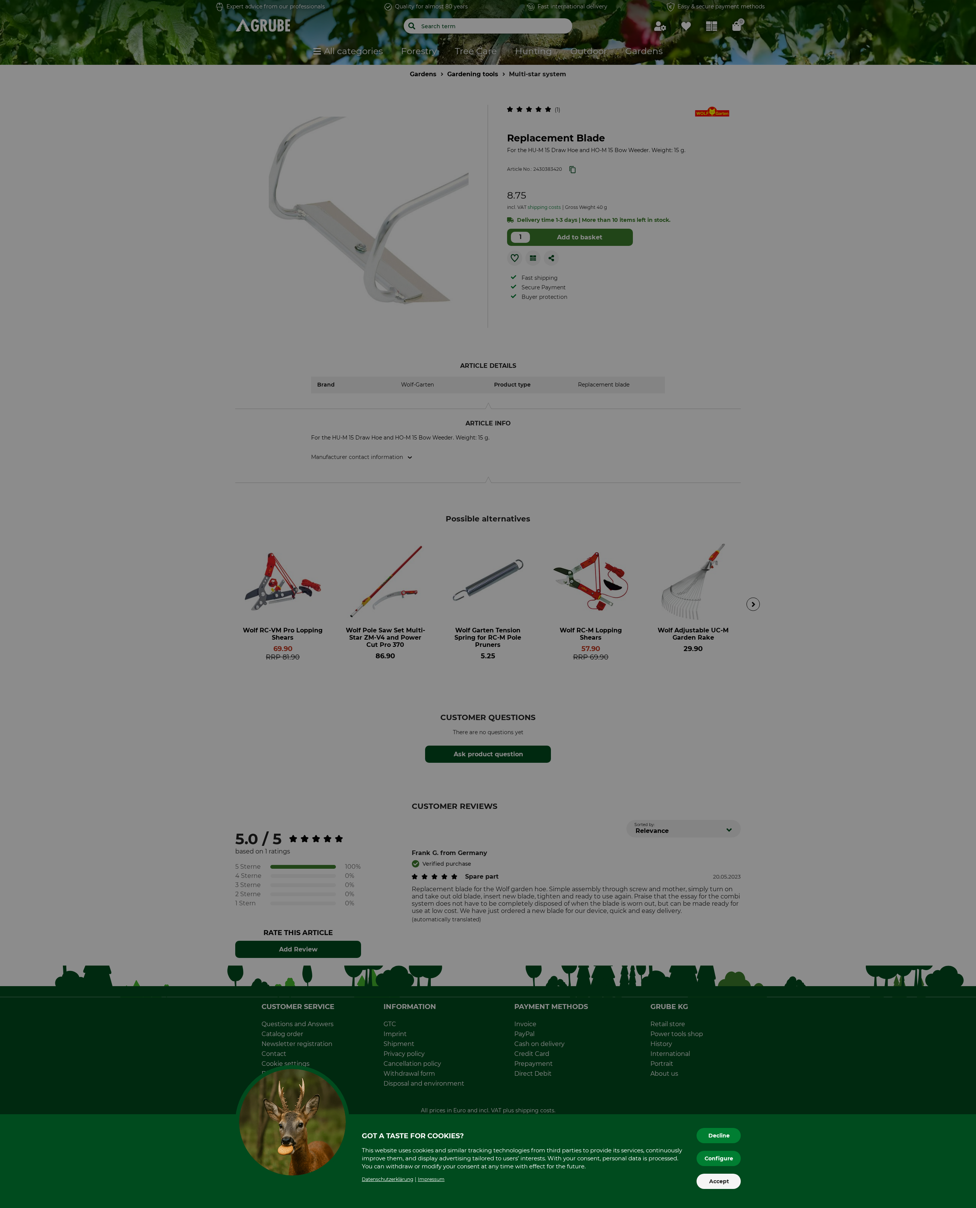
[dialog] (488, 604)
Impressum (431, 1179)
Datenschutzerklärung (387, 1179)
